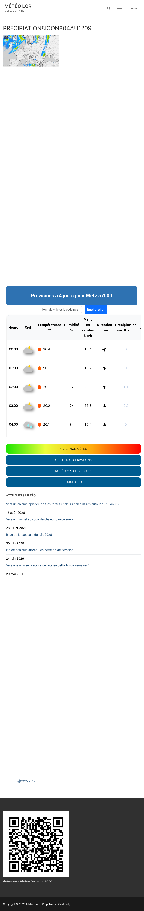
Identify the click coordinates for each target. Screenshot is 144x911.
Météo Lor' (18, 6)
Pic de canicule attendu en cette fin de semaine (39, 550)
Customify (64, 904)
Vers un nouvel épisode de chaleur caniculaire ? (39, 519)
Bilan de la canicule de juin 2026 (29, 534)
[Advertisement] (73, 105)
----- (134, 8)
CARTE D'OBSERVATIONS (73, 460)
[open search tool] (108, 8)
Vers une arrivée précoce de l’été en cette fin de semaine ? (47, 565)
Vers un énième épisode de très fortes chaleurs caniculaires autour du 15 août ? (62, 504)
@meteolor (26, 781)
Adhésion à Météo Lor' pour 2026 (27, 881)
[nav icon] (119, 8)
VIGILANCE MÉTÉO (73, 449)
